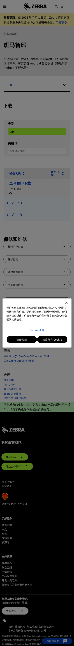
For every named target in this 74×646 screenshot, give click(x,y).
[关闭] (66, 303)
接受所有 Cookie (52, 339)
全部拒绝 (22, 339)
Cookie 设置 (37, 330)
